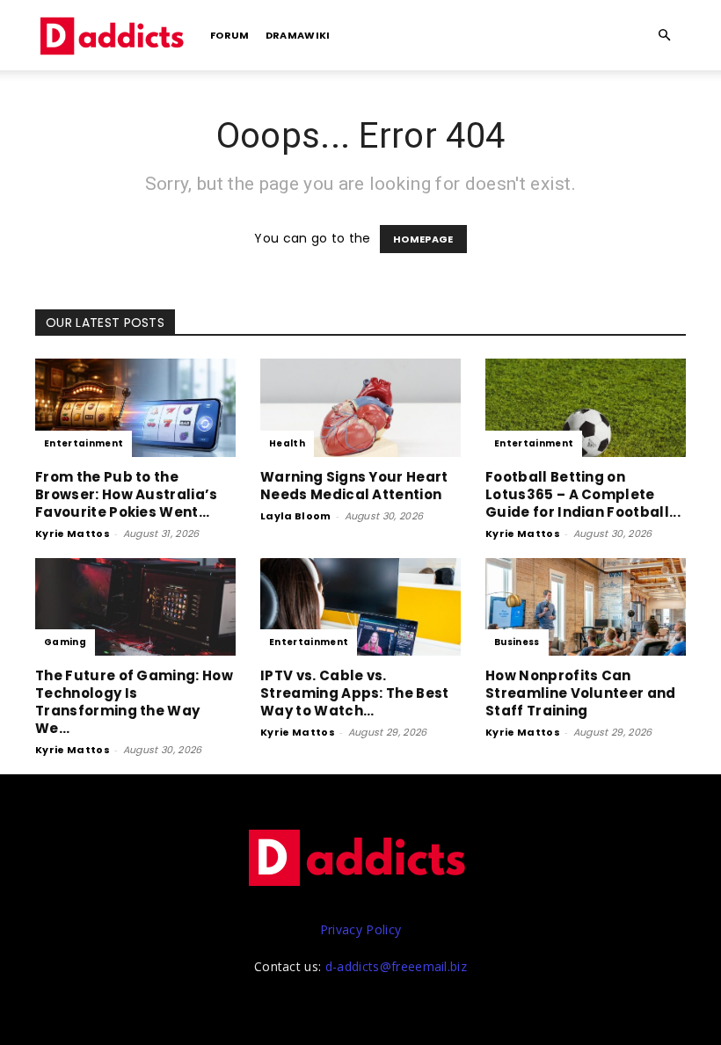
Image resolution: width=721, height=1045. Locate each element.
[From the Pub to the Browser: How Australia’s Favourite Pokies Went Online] (135, 408)
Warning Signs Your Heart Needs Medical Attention (354, 486)
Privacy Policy (360, 929)
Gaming (65, 642)
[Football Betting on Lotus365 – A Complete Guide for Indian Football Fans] (585, 408)
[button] (665, 35)
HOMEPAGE (423, 239)
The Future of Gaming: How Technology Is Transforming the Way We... (134, 701)
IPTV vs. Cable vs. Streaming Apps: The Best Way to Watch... (354, 693)
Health (287, 443)
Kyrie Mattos (72, 533)
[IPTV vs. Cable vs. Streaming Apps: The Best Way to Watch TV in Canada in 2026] (360, 607)
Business (517, 642)
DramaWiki (298, 35)
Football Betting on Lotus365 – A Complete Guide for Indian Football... (583, 494)
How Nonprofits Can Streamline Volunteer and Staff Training (580, 693)
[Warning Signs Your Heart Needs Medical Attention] (360, 408)
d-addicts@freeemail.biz (396, 966)
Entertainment (83, 443)
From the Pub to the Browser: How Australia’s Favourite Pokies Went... (126, 494)
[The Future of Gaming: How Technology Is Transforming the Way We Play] (135, 607)
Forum (230, 35)
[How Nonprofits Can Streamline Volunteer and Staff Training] (585, 607)
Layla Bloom (295, 516)
